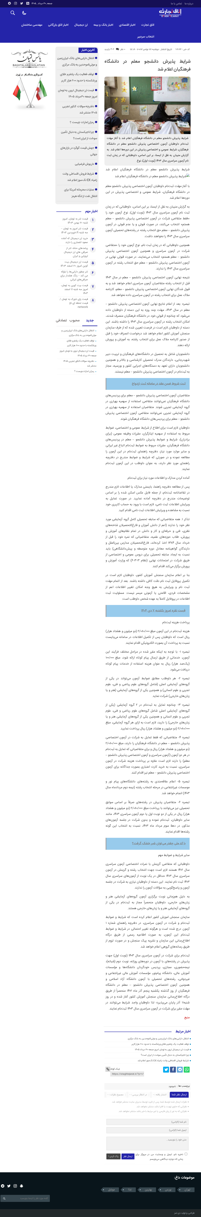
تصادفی (62, 321)
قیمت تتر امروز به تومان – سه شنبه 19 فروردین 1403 (74, 231)
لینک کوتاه (115, 1069)
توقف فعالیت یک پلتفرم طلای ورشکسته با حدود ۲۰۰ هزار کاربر (160, 1044)
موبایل (111, 1189)
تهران (187, 1189)
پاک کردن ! (113, 1156)
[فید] (28, 3)
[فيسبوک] (173, 1070)
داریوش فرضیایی (84, 164)
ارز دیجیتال (81, 25)
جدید (90, 321)
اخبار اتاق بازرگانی (58, 25)
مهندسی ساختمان (31, 25)
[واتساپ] (187, 1070)
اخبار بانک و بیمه (103, 25)
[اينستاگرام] (15, 3)
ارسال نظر (127, 1156)
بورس (168, 1189)
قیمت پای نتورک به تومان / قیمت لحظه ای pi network (74, 303)
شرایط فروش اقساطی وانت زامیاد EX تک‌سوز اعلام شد (163, 1061)
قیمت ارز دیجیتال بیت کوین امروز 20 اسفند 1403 (74, 264)
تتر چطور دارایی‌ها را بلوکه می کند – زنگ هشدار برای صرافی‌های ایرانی (74, 276)
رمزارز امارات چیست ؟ (82, 122)
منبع (187, 1017)
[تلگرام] (9, 3)
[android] (21, 1186)
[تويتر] (21, 3)
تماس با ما (176, 4)
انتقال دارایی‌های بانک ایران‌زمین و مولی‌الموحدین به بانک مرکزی (158, 1039)
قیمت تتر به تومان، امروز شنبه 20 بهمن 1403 (75, 221)
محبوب (74, 321)
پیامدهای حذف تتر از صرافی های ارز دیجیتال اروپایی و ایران (76, 252)
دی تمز (177, 1213)
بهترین (148, 1189)
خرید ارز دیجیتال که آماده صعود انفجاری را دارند (74, 240)
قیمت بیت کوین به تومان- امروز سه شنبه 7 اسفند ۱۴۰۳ (74, 289)
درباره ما (189, 4)
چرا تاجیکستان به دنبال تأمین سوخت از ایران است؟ (165, 1055)
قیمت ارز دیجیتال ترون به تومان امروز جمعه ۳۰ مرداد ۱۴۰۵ (162, 1050)
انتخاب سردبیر (145, 36)
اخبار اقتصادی (127, 25)
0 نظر (122, 49)
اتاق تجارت (147, 25)
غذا (130, 1189)
